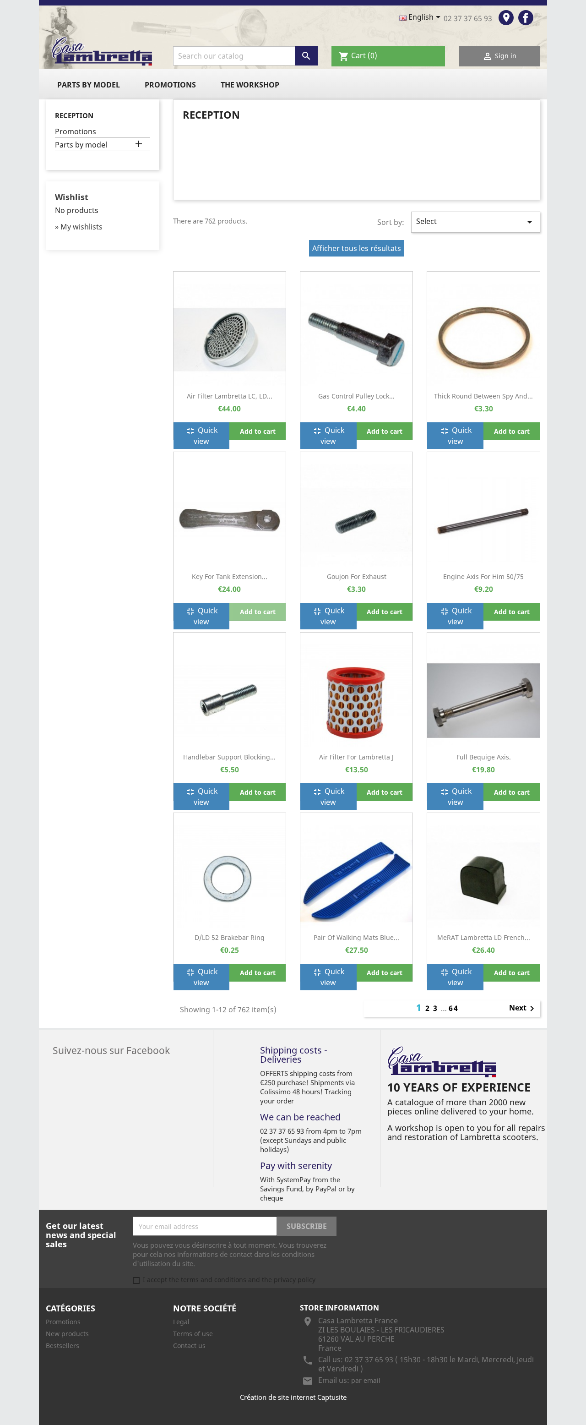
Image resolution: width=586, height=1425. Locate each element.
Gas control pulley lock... (356, 396)
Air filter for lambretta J (356, 757)
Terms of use (193, 1333)
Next (523, 1008)
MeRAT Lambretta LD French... (483, 937)
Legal (181, 1321)
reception (74, 115)
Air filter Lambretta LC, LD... (229, 396)
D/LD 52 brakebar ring (230, 937)
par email (365, 1380)
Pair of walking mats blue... (356, 937)
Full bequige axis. (483, 757)
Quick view (201, 435)
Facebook (525, 17)
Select (475, 222)
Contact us (189, 1345)
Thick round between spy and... (483, 396)
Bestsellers (62, 1345)
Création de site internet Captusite (293, 1397)
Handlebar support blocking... (229, 757)
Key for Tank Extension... (229, 576)
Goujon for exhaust (356, 576)
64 (454, 1008)
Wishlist (71, 196)
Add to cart (258, 431)
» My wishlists (79, 227)
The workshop (250, 85)
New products (67, 1333)
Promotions (170, 85)
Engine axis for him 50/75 (483, 576)
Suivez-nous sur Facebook (111, 1049)
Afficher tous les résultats (356, 248)
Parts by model (88, 85)
